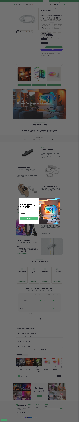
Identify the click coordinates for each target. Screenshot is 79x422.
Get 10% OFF (29, 218)
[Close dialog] (59, 198)
